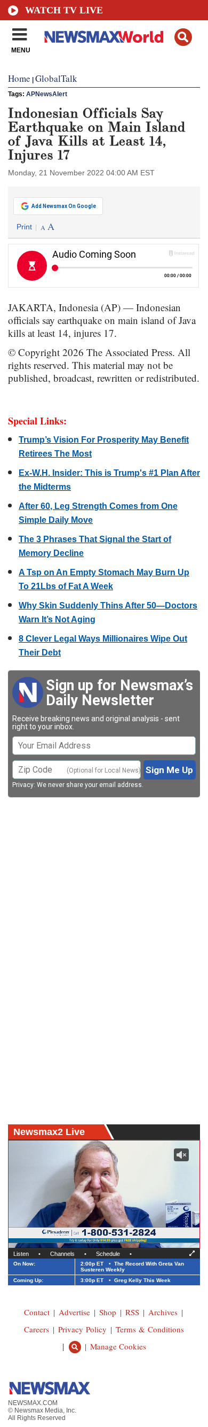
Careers (36, 1329)
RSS (132, 1312)
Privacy (23, 785)
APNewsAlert (46, 94)
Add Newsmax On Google (63, 206)
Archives (163, 1312)
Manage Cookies (118, 1346)
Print (24, 226)
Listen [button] (21, 1254)
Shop (107, 1312)
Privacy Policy (82, 1329)
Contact (37, 1312)
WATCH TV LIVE (64, 10)
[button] (183, 37)
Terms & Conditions (150, 1329)
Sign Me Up (169, 770)
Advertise (74, 1312)
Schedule (108, 1254)
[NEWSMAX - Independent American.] (104, 36)
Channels (62, 1254)
